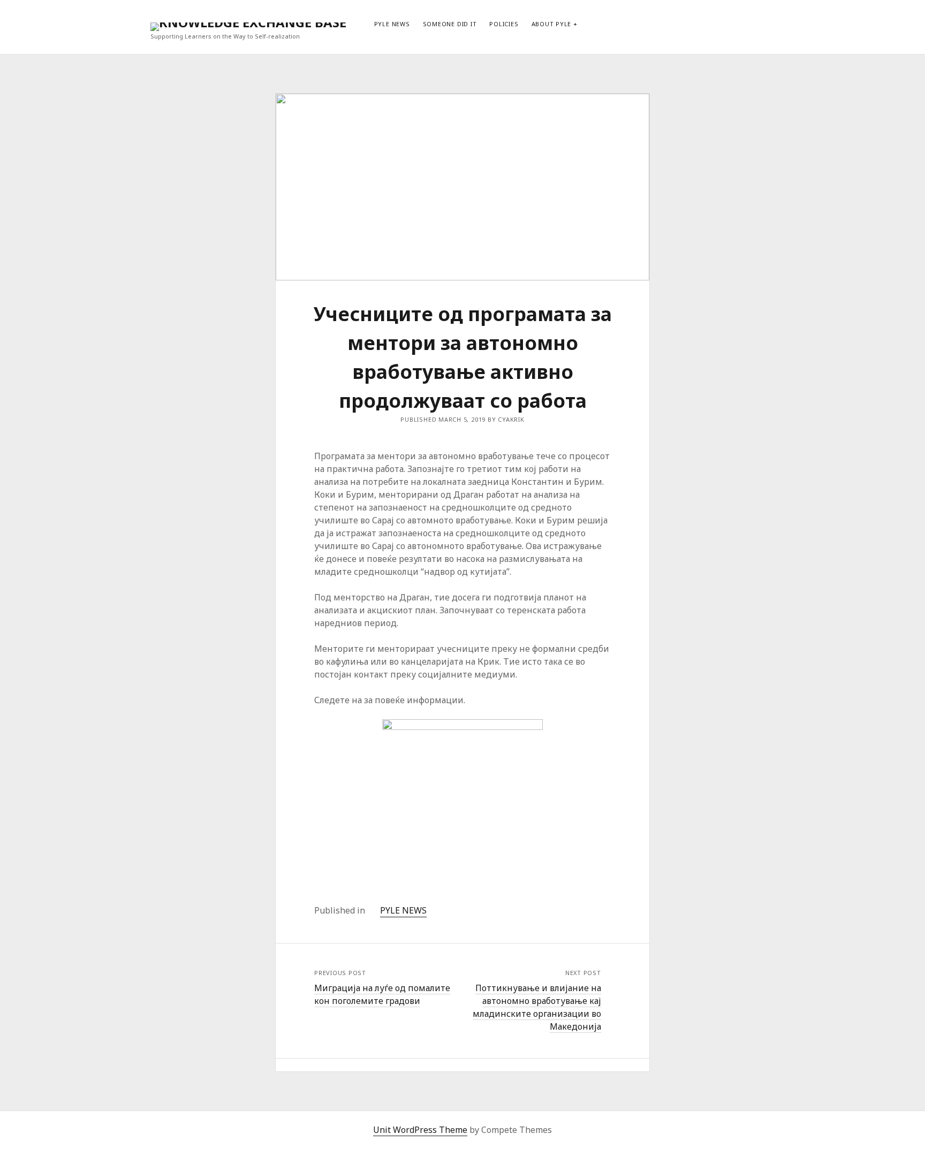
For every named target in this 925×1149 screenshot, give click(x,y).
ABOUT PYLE (552, 24)
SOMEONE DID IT (450, 24)
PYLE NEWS (392, 24)
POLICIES (503, 24)
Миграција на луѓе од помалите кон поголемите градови (382, 994)
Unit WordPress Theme (420, 1130)
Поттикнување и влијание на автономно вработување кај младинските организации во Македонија (537, 1007)
